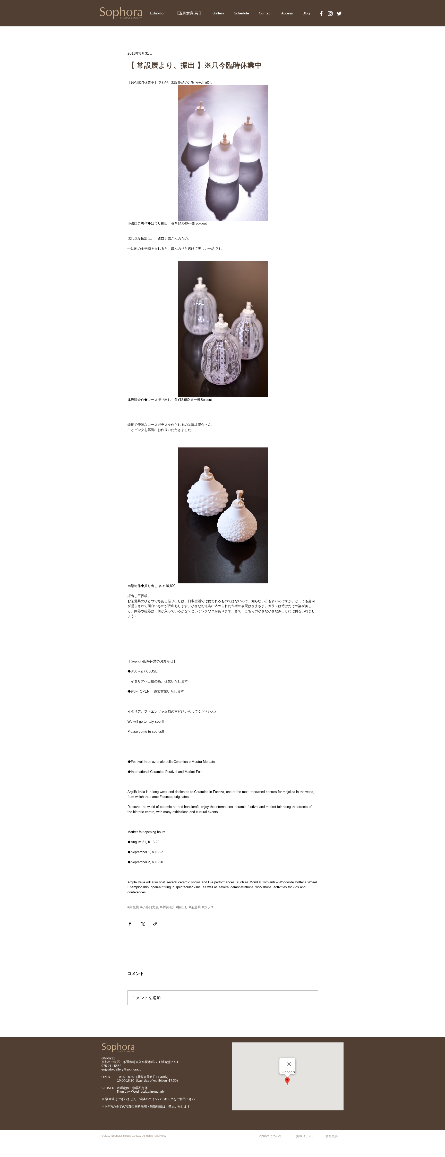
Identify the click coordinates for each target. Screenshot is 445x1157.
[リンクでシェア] (155, 923)
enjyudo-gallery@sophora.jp (121, 1069)
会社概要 (332, 1136)
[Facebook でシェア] (129, 923)
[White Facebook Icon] (321, 13)
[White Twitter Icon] (339, 13)
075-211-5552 (111, 1066)
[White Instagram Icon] (330, 13)
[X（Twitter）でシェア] (142, 923)
